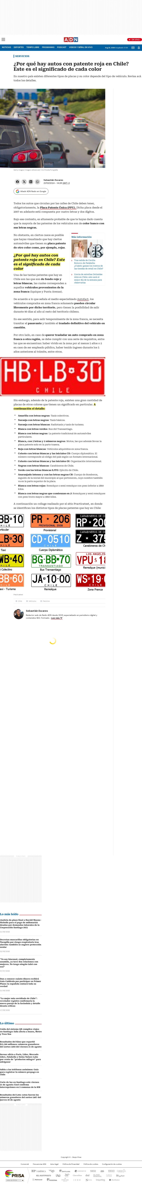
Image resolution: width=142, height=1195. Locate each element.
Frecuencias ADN (39, 1164)
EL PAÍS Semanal (96, 1175)
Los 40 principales (50, 1171)
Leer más (55, 618)
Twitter (24, 182)
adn (110, 1171)
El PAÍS (38, 1171)
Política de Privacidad (71, 1164)
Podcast (61, 47)
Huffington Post (42, 1175)
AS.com (102, 1171)
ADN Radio (71, 39)
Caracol (121, 1171)
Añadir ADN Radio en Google (33, 191)
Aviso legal (54, 1164)
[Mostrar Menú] (3, 39)
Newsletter (133, 47)
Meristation (114, 1179)
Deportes (19, 47)
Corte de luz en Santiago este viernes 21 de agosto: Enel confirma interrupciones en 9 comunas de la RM (20, 1084)
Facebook (17, 182)
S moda (88, 1179)
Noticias (6, 47)
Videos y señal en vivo (80, 47)
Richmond (37, 1179)
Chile (20, 601)
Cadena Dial (86, 1175)
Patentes (46, 601)
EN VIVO (136, 39)
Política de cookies (91, 1164)
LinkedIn (31, 182)
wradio (65, 1175)
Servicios (22, 56)
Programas (48, 47)
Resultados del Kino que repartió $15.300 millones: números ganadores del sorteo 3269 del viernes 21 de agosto (20, 1044)
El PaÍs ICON (76, 1179)
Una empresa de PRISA (15, 1173)
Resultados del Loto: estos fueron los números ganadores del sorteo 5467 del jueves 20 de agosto (20, 1097)
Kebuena (119, 1175)
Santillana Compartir (79, 1171)
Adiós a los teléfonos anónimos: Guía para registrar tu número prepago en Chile (19, 1072)
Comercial (25, 1164)
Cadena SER (92, 1171)
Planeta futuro (108, 1175)
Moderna (51, 1179)
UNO (57, 1175)
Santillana (63, 1171)
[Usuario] (139, 47)
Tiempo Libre (32, 47)
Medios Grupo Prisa (15, 1180)
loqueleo (100, 1179)
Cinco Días (76, 1175)
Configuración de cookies (112, 1164)
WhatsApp (37, 182)
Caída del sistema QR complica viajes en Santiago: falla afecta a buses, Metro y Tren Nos (21, 1031)
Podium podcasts (64, 1179)
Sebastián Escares (53, 180)
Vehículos (32, 601)
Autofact (82, 299)
